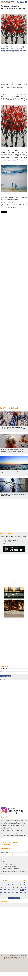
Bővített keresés (4, 852)
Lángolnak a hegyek (7, 827)
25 (5, 892)
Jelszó (1, 671)
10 (1, 887)
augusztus (6, 880)
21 (17, 889)
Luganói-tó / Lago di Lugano (9, 869)
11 (5, 887)
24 (1, 892)
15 (21, 887)
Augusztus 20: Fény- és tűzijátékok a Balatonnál (13, 472)
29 (21, 892)
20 (13, 889)
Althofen (4, 859)
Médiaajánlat (7, 959)
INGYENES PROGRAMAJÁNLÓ (10, 842)
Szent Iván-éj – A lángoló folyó (9, 832)
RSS (14, 959)
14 (17, 887)
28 (17, 892)
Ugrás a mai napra (14, 897)
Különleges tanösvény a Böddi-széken (11, 868)
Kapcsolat (14, 957)
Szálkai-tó (5, 858)
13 (13, 887)
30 (25, 892)
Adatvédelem (20, 959)
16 (25, 887)
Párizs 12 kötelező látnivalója (9, 864)
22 (21, 889)
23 (25, 889)
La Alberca (5, 863)
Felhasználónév (3, 668)
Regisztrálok (2, 679)
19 (9, 889)
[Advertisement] (14, 67)
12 (9, 887)
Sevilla (4, 861)
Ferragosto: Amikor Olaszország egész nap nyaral (14, 822)
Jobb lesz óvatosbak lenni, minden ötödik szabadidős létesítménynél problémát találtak (13, 428)
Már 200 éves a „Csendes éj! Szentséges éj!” (12, 830)
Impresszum (6, 957)
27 (13, 892)
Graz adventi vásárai (7, 828)
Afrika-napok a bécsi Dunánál (11, 905)
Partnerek (21, 957)
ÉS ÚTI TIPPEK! (5, 844)
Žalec (4, 873)
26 (9, 892)
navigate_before (1, 880)
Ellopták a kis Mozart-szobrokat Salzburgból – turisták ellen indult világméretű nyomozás (13, 450)
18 (5, 889)
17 (1, 889)
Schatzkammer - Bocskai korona (10, 866)
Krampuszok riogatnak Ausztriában (10, 833)
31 (1, 894)
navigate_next (27, 851)
